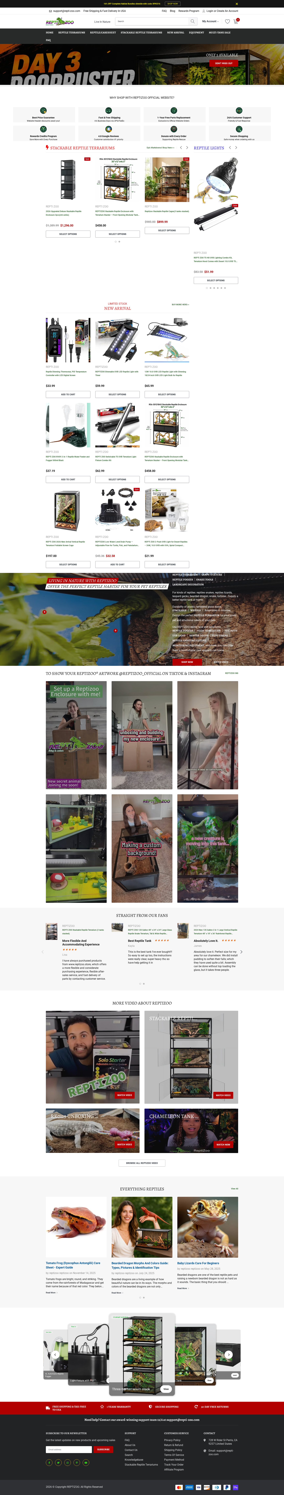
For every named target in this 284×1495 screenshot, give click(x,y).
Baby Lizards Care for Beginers (198, 1263)
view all (234, 1189)
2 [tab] (119, 241)
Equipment (196, 32)
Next (243, 246)
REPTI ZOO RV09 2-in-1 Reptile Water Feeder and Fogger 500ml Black (68, 459)
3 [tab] (214, 288)
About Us (130, 1445)
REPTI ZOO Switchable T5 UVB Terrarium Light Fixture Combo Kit (115, 459)
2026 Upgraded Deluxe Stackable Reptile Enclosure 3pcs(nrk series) (63, 213)
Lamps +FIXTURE (212, 575)
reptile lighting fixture (189, 640)
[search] (192, 21)
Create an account (227, 11)
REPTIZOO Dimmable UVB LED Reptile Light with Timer (116, 374)
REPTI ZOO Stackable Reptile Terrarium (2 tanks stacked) (83, 932)
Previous (188, 246)
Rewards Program (188, 11)
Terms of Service (174, 1455)
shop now (187, 662)
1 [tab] (116, 241)
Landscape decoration (188, 584)
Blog (172, 11)
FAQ (164, 11)
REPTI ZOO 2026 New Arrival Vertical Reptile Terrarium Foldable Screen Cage (65, 544)
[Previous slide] (55, 1355)
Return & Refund (173, 1445)
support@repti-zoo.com (66, 11)
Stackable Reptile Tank (174, 1018)
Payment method (174, 1459)
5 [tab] (221, 288)
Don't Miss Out (223, 63)
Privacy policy (172, 1440)
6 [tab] (225, 288)
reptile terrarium (206, 615)
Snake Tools (205, 579)
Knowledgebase (134, 1459)
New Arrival (175, 32)
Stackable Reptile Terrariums (141, 32)
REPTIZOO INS (231, 673)
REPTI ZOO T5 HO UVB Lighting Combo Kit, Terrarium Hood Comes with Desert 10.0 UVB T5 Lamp (215, 260)
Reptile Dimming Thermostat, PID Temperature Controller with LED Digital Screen (66, 374)
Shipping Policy (173, 1450)
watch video (221, 662)
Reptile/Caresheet (103, 32)
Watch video (124, 1095)
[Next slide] (229, 1355)
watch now (223, 1144)
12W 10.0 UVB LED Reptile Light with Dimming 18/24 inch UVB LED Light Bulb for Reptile (165, 374)
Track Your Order (173, 1464)
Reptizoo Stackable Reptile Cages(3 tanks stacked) (167, 211)
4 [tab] (218, 288)
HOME (49, 32)
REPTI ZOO (52, 206)
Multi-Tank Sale (220, 32)
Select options (68, 234)
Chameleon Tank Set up (174, 1116)
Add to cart (68, 394)
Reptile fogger (182, 579)
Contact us (131, 1450)
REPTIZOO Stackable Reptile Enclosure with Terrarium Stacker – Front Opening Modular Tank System (116, 213)
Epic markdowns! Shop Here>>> (160, 148)
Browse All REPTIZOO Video (142, 1163)
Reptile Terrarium (185, 575)
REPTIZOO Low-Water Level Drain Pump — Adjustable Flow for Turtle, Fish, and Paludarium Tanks (116, 544)
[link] (68, 179)
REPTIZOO (101, 367)
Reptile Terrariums (71, 32)
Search (129, 1455)
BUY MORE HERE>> (180, 304)
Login (210, 11)
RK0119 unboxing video (75, 1116)
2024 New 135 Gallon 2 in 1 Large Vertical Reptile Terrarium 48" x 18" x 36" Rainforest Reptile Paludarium (215, 932)
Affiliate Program (174, 1469)
